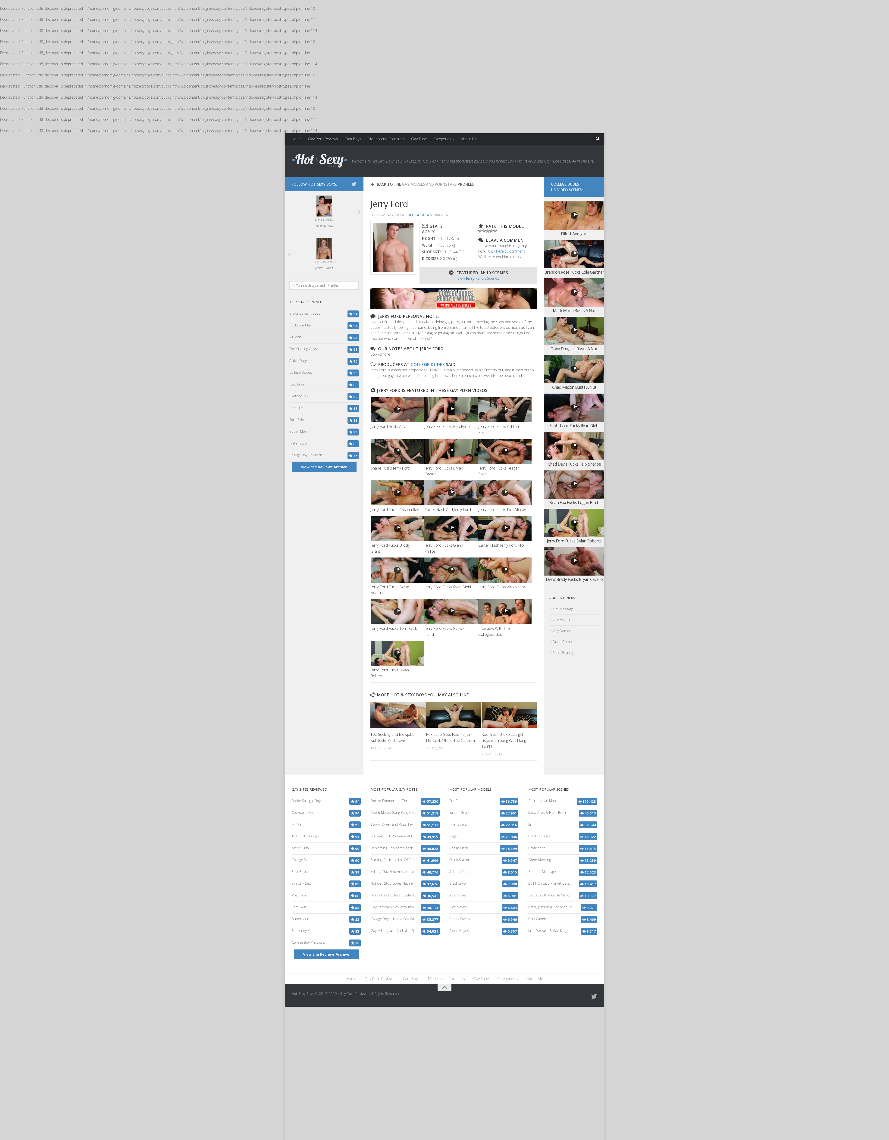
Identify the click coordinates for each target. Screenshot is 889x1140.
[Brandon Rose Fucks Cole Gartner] (574, 254)
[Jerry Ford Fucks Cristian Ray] (397, 493)
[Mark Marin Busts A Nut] (574, 292)
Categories (442, 138)
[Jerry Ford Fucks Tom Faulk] (397, 611)
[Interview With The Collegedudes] (505, 611)
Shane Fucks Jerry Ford (390, 468)
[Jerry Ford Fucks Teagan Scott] (505, 451)
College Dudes (418, 215)
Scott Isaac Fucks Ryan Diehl (574, 425)
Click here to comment (506, 251)
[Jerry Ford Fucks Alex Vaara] (505, 570)
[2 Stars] (484, 231)
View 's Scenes (478, 278)
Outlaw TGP (562, 619)
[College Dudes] (453, 307)
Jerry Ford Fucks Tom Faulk (394, 628)
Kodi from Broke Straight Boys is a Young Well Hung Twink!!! (504, 740)
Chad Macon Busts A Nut (574, 387)
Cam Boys (352, 138)
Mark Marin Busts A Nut (574, 310)
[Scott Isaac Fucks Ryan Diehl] (574, 408)
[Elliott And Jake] (574, 215)
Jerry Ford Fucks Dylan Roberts (574, 541)
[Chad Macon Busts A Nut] (574, 369)
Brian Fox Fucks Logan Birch (574, 502)
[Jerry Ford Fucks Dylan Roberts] (397, 653)
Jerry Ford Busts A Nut (390, 426)
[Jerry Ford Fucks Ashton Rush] (505, 410)
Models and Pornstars (386, 138)
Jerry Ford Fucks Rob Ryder (447, 426)
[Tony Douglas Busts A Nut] (574, 331)
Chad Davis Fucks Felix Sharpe (574, 464)
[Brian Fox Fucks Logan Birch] (574, 484)
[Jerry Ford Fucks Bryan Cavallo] (451, 451)
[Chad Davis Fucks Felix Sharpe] (574, 446)
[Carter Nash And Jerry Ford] (451, 493)
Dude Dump (562, 641)
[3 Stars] (487, 231)
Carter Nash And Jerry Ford (447, 509)
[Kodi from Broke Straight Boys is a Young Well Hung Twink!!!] (509, 715)
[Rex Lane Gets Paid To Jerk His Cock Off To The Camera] (453, 715)
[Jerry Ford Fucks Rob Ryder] (451, 410)
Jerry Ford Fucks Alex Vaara (501, 586)
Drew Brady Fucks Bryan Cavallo (574, 579)
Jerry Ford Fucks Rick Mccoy (502, 509)
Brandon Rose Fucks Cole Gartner (574, 272)
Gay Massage (563, 609)
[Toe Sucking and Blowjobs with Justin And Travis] (398, 715)
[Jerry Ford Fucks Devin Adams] (397, 570)
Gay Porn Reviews (323, 138)
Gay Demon (562, 630)
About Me (469, 138)
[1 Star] (480, 231)
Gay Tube (419, 138)
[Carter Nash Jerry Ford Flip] (505, 528)
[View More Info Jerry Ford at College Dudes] (393, 248)
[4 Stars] (491, 231)
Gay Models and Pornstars (429, 184)
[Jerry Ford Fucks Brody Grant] (397, 528)
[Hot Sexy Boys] (319, 161)
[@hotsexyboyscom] (354, 184)
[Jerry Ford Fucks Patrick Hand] (451, 611)
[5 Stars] (495, 231)
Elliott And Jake (574, 233)
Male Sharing (563, 652)
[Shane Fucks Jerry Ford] (397, 451)
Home (296, 138)
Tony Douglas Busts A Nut (574, 348)
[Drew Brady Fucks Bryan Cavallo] (574, 561)
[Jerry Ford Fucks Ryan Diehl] (451, 570)
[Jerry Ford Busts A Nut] (397, 410)
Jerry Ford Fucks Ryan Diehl (447, 586)
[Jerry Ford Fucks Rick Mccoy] (505, 493)
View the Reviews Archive (324, 467)
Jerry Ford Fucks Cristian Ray (395, 509)
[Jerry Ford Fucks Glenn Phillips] (451, 528)
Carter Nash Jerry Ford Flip (501, 545)
